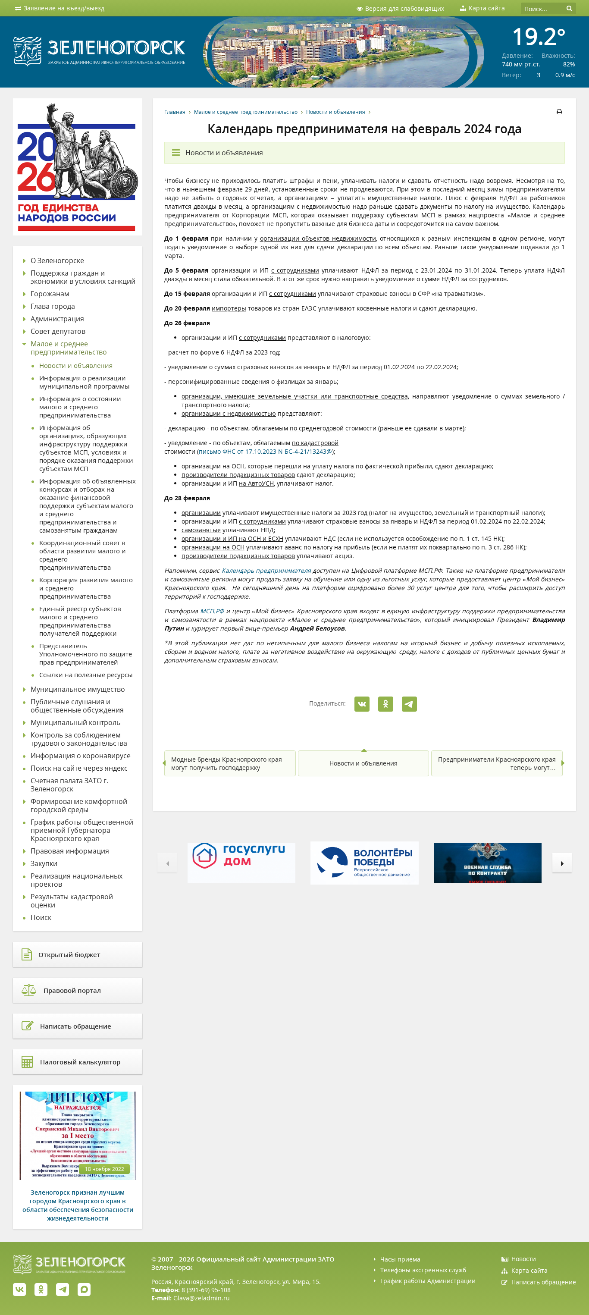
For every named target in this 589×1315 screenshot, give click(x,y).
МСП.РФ (212, 611)
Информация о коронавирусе (81, 756)
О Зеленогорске (57, 261)
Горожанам (50, 294)
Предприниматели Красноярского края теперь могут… (497, 763)
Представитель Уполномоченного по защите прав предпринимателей (85, 654)
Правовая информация (70, 851)
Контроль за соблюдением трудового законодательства (79, 739)
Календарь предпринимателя (266, 570)
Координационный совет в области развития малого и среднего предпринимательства (82, 555)
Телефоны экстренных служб (423, 1270)
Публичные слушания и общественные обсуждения (77, 706)
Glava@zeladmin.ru (201, 1298)
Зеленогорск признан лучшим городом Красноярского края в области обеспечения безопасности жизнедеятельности (77, 1205)
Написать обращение (543, 1282)
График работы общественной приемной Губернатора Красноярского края (82, 830)
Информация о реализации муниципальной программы (84, 382)
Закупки (44, 864)
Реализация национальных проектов (76, 880)
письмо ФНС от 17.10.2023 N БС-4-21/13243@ (265, 451)
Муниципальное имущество (78, 689)
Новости (523, 1259)
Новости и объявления (335, 112)
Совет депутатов (58, 331)
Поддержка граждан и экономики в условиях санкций (83, 277)
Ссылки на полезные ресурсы (86, 675)
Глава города (53, 306)
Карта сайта (529, 1270)
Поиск (41, 917)
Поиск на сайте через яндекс (79, 768)
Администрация (57, 319)
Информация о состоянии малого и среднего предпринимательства (80, 407)
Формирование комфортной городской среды (79, 805)
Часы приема (400, 1259)
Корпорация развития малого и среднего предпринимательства (86, 588)
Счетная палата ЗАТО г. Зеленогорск (69, 785)
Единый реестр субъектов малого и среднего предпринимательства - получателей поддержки (80, 621)
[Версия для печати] (561, 112)
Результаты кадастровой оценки (72, 901)
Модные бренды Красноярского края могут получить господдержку (226, 763)
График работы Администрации (428, 1281)
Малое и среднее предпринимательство (246, 112)
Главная (174, 112)
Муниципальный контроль (75, 723)
